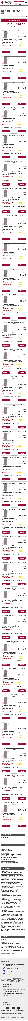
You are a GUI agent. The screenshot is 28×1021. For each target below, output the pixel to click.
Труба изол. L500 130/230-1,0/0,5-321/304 (13, 269)
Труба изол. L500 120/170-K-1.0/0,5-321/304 (14, 722)
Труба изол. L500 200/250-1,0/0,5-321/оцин (14, 295)
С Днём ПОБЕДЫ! (5, 849)
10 (11, 24)
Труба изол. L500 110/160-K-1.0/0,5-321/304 (14, 431)
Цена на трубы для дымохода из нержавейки (10, 941)
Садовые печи (6, 1004)
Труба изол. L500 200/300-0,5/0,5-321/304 (14, 457)
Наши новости (7, 845)
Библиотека (7, 868)
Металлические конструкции (10, 997)
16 (11, 27)
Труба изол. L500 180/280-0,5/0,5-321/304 (14, 30)
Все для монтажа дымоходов (10, 1000)
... (3, 24)
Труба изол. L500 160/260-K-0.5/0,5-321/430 (14, 589)
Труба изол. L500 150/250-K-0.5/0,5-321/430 (14, 162)
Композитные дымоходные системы (12, 991)
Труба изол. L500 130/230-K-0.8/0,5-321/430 (14, 108)
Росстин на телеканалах (8, 861)
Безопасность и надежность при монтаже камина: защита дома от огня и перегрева (12, 912)
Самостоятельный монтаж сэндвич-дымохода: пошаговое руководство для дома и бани (12, 897)
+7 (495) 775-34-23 (6, 3)
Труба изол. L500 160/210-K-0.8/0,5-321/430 (14, 323)
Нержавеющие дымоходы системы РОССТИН (14, 989)
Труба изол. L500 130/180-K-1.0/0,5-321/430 (14, 243)
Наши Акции (7, 834)
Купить (22, 52)
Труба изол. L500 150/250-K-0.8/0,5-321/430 (14, 776)
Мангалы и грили (7, 1002)
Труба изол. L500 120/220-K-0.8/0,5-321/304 (14, 748)
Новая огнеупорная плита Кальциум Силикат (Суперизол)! (11, 855)
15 (24, 24)
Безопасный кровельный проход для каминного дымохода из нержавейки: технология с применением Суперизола (12, 874)
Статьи (5, 936)
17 (14, 27)
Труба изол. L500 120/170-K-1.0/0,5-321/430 (14, 56)
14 (22, 24)
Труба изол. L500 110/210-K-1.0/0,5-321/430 (14, 562)
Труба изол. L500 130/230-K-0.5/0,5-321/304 (14, 377)
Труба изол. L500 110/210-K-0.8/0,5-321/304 (14, 536)
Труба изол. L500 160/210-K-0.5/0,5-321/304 (14, 404)
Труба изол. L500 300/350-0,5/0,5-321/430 (14, 615)
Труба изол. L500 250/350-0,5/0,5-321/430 (14, 483)
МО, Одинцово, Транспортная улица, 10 (15, 965)
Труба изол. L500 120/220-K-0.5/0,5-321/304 (14, 216)
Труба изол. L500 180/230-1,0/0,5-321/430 (13, 135)
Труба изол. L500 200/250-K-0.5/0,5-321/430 (14, 350)
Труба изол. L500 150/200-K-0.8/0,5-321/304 (14, 642)
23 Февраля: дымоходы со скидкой (10, 839)
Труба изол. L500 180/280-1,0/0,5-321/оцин (14, 509)
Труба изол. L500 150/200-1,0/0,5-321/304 (13, 82)
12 (16, 24)
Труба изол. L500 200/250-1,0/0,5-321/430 (13, 669)
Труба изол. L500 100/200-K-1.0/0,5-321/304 (14, 803)
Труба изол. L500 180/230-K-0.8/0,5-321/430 (14, 695)
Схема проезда (17, 978)
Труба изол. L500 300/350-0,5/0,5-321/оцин (14, 188)
